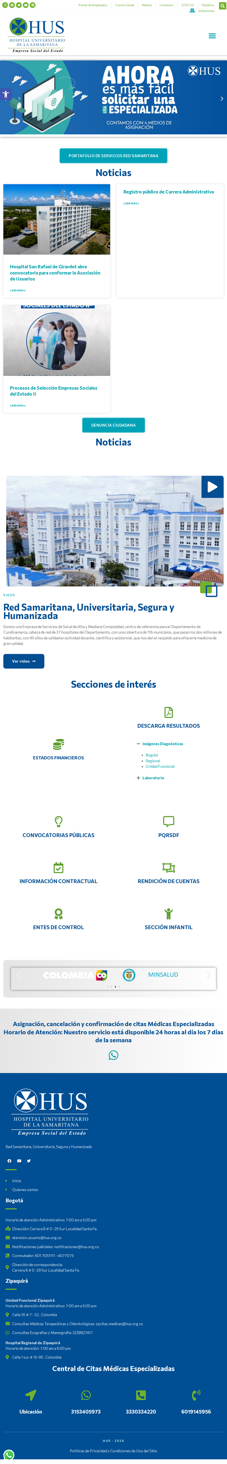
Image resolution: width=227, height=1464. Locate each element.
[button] (222, 6)
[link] (6, 94)
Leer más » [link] (18, 290)
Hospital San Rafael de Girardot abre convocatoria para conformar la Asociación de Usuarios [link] (55, 272)
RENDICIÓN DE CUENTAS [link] (169, 881)
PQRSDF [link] (168, 835)
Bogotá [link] (152, 755)
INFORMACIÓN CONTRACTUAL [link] (59, 881)
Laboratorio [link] (153, 778)
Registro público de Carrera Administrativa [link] (168, 191)
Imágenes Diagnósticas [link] (163, 743)
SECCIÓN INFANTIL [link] (169, 927)
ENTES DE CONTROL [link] (58, 927)
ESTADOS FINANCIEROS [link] (58, 757)
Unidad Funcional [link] (160, 766)
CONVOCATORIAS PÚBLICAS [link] (58, 835)
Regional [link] (153, 760)
